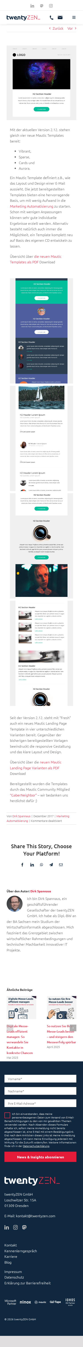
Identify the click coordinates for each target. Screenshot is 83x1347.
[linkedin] (32, 5)
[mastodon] (24, 1227)
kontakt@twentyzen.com (35, 1215)
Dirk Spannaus (21, 816)
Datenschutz (14, 1277)
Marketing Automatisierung (31, 206)
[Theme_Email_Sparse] (41, 438)
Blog (8, 1262)
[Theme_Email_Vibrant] (41, 331)
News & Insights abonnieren (40, 1157)
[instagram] (50, 5)
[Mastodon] (41, 5)
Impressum (13, 1271)
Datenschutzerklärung (36, 1146)
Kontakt (10, 1244)
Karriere (10, 1256)
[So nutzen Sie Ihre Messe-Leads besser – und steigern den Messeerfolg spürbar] (62, 998)
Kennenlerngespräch (20, 1250)
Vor (70, 28)
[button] (10, 1028)
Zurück (58, 28)
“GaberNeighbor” (23, 794)
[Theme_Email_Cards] (41, 545)
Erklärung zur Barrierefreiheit (27, 1282)
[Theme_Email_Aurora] (41, 653)
